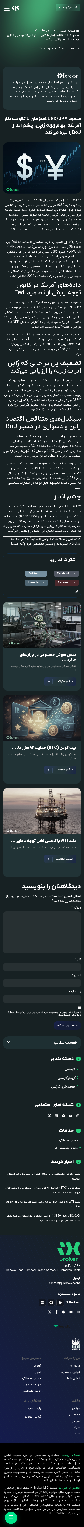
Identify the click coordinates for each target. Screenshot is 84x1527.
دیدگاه (76, 907)
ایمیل (76, 975)
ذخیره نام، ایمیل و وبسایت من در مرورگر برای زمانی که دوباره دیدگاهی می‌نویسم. (44, 1013)
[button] (66, 574)
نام (78, 959)
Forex (45, 31)
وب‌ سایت (75, 991)
